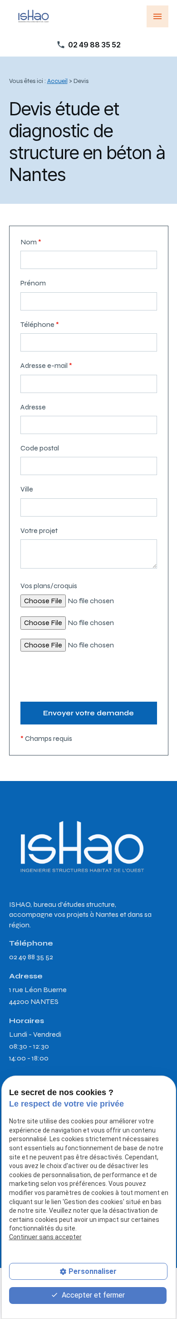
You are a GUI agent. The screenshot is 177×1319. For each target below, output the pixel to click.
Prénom (33, 283)
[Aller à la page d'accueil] (33, 16)
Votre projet (39, 530)
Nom (30, 242)
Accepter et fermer (92, 1295)
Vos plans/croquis (48, 585)
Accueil (57, 81)
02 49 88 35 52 (94, 44)
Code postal (39, 448)
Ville (26, 489)
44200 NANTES (38, 995)
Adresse (33, 407)
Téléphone (39, 324)
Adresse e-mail (46, 365)
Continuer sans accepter (45, 1237)
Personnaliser (93, 1271)
